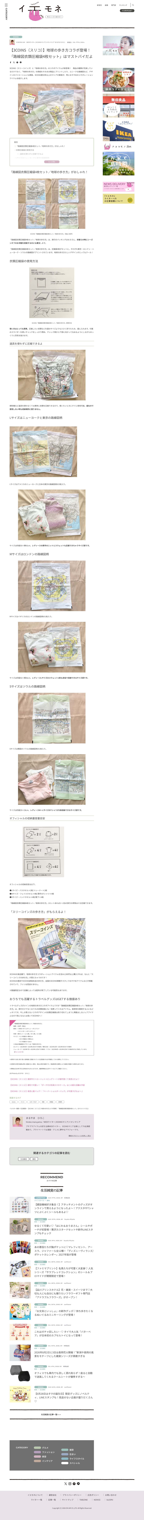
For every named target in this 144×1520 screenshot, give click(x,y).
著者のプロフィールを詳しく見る (80, 1136)
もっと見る (51, 162)
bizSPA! (110, 1499)
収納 (43, 1102)
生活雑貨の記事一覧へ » (51, 1414)
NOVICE (97, 1499)
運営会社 (52, 1495)
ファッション (48, 1452)
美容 (44, 1456)
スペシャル (74, 1463)
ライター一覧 (36, 1499)
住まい (72, 1454)
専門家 (113, 5)
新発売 (99, 5)
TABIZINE (83, 1499)
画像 (106, 5)
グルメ (45, 1448)
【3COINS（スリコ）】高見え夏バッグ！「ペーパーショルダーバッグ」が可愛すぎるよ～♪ (46, 1091)
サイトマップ (67, 1499)
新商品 (51, 1102)
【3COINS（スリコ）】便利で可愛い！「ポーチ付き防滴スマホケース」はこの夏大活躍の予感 (47, 1085)
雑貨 (34, 1159)
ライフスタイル (76, 1458)
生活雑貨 (23, 1159)
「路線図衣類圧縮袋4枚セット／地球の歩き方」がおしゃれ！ (40, 146)
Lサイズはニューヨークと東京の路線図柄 (32, 157)
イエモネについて (35, 1495)
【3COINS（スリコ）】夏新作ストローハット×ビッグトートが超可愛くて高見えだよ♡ (44, 1079)
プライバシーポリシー (72, 1495)
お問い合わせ (110, 1495)
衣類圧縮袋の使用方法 (24, 150)
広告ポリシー (93, 1495)
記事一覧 (52, 1499)
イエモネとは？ (127, 10)
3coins (13, 1102)
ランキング (123, 5)
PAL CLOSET (19, 1052)
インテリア (47, 1461)
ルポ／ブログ (33, 1102)
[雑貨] (52, 37)
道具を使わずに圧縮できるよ (30, 154)
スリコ (22, 1102)
